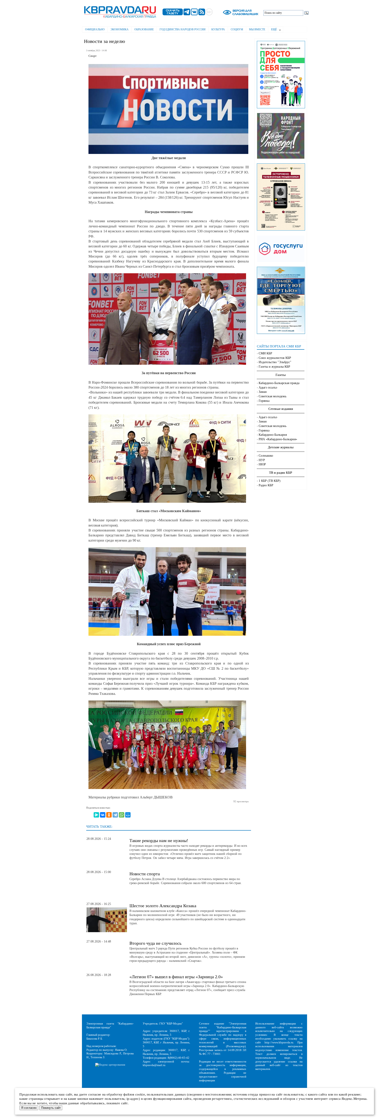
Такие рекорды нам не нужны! (158, 840)
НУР (262, 460)
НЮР (262, 464)
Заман (263, 391)
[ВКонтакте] (102, 815)
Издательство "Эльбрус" (275, 362)
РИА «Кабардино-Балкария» (278, 439)
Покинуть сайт (51, 1107)
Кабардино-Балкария (273, 434)
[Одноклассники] (109, 815)
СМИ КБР (265, 353)
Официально (95, 29)
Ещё (272, 30)
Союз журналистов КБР (275, 358)
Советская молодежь (272, 396)
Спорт (92, 56)
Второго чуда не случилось (155, 943)
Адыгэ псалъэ (268, 387)
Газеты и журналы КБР (274, 366)
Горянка (264, 400)
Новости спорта (144, 873)
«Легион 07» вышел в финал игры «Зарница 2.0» (176, 976)
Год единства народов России (183, 29)
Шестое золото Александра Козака (162, 905)
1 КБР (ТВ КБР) (269, 480)
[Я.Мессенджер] (96, 815)
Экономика (120, 29)
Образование (144, 29)
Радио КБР (266, 485)
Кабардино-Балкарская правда (279, 383)
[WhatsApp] (121, 815)
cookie (140, 1094)
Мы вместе (257, 29)
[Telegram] (115, 815)
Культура (218, 29)
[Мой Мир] (128, 815)
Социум (237, 29)
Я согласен (28, 1107)
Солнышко (266, 455)
